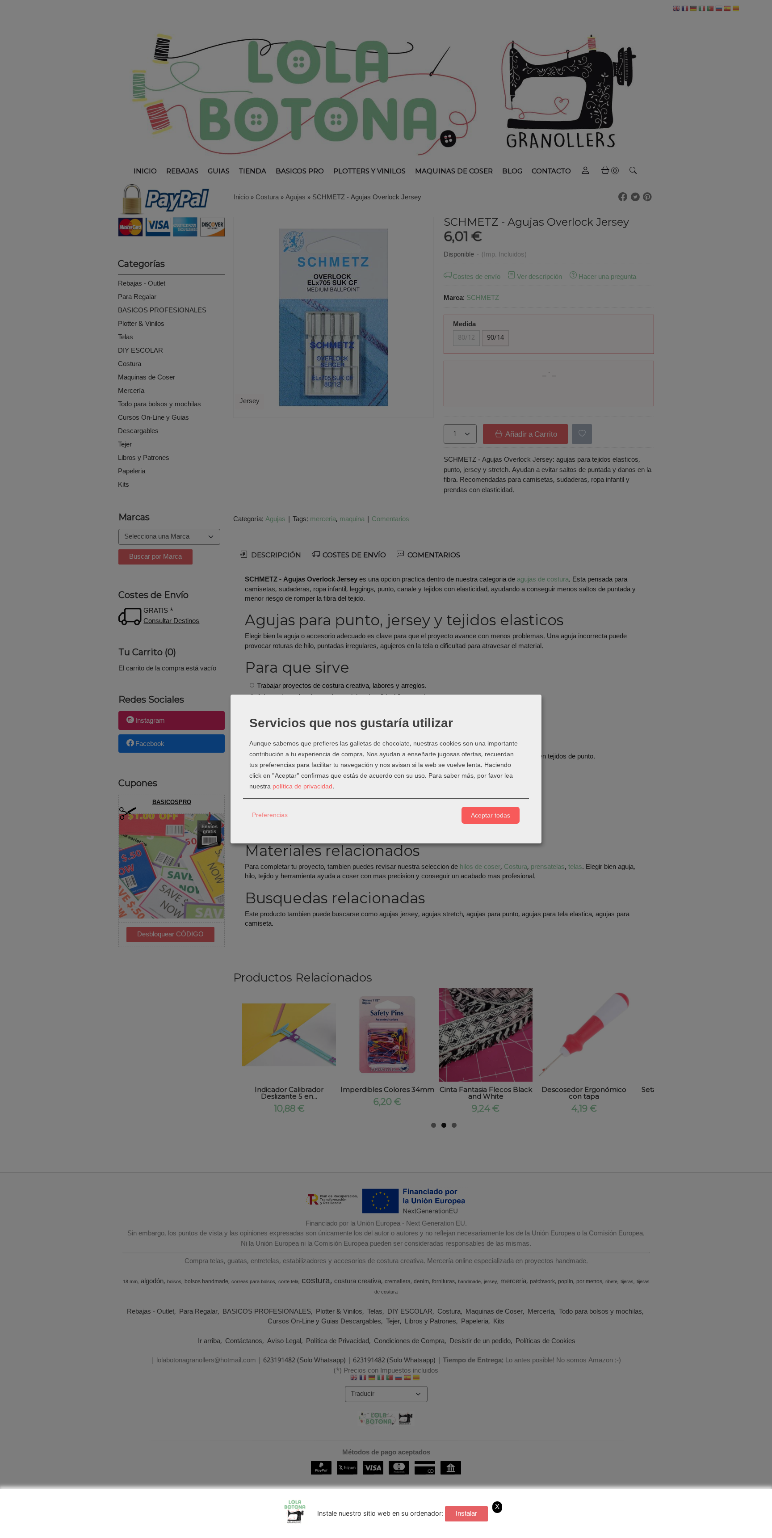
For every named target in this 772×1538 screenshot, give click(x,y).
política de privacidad (302, 786)
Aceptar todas (490, 815)
